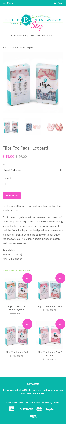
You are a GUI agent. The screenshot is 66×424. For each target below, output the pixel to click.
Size (5, 163)
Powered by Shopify (50, 402)
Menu (10, 2)
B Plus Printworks (32, 402)
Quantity (8, 177)
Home (5, 47)
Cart (60, 2)
